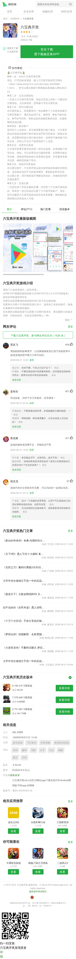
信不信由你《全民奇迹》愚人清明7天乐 (24, 607)
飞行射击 (31, 742)
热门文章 (45, 209)
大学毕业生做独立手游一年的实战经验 (24, 580)
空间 (24, 757)
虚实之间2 (13, 822)
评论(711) (26, 209)
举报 (1, 954)
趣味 (24, 750)
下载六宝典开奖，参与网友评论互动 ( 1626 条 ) (38, 335)
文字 (42, 750)
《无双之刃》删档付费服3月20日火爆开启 (24, 567)
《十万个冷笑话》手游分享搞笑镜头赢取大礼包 (24, 621)
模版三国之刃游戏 (38, 863)
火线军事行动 (38, 822)
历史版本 (64, 209)
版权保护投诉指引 (38, 891)
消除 (33, 750)
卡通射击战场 (13, 863)
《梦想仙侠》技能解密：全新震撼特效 (24, 634)
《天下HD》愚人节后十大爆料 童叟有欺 (24, 554)
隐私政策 (15, 775)
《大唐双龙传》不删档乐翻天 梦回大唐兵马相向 (24, 647)
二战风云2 (62, 863)
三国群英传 (63, 822)
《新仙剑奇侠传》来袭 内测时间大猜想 (24, 540)
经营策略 (45, 742)
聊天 (15, 757)
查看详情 (64, 688)
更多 (70, 326)
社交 (51, 750)
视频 (60, 750)
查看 (13, 831)
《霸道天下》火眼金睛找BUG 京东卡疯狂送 (24, 594)
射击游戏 (18, 742)
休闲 (15, 750)
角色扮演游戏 (61, 742)
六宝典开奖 (9, 4)
